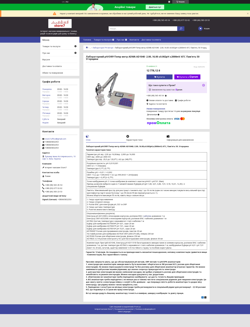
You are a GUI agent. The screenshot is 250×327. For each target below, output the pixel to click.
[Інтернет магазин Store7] (60, 23)
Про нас (120, 39)
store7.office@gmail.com (55, 139)
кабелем (147, 216)
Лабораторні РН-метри (103, 48)
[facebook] (202, 297)
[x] (205, 297)
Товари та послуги (103, 39)
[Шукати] (180, 28)
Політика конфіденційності (145, 309)
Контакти (134, 39)
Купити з (184, 76)
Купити (161, 76)
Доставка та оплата (151, 39)
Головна (87, 39)
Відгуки (46, 59)
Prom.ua (137, 307)
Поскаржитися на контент (124, 309)
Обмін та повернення (52, 72)
